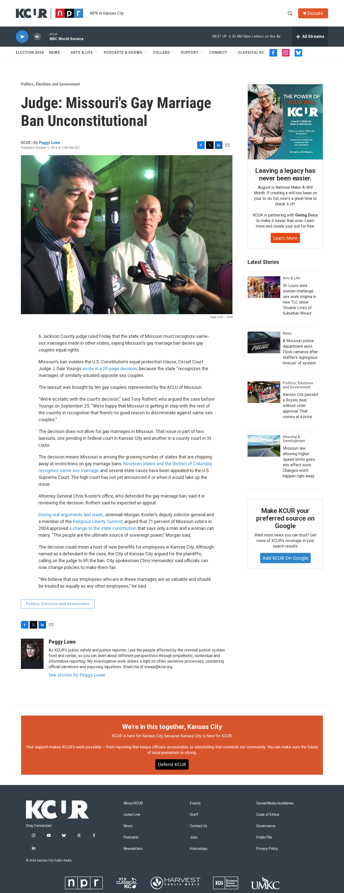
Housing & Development (294, 439)
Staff (194, 815)
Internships (199, 849)
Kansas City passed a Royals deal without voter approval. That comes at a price (300, 405)
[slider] (45, 36)
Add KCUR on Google (285, 558)
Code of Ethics (267, 815)
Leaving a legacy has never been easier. (285, 174)
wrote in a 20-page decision (109, 368)
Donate (315, 13)
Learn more (285, 238)
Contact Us (198, 826)
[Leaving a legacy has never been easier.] (285, 121)
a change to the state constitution (102, 528)
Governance (266, 826)
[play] (22, 37)
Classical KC (251, 52)
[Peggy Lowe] (32, 654)
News (54, 52)
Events (195, 803)
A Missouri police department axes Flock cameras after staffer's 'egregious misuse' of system (300, 351)
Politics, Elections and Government (50, 84)
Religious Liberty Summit (98, 521)
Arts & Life (82, 52)
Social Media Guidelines (275, 803)
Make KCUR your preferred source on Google (285, 518)
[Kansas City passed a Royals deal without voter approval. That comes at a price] (264, 392)
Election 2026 (30, 52)
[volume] (37, 36)
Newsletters (133, 849)
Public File (264, 837)
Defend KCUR (172, 764)
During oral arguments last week (71, 514)
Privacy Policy (267, 849)
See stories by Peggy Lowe (77, 675)
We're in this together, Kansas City (172, 726)
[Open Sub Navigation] (64, 52)
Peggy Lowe (49, 142)
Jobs (194, 837)
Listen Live (132, 815)
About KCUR (133, 803)
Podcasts (131, 837)
